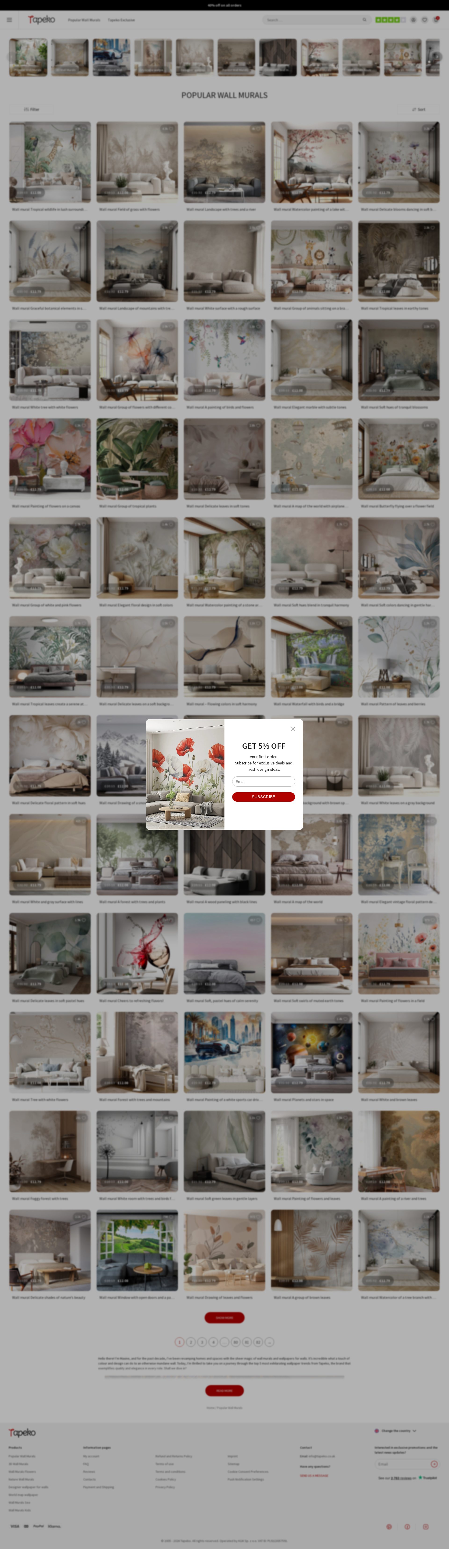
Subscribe (263, 797)
